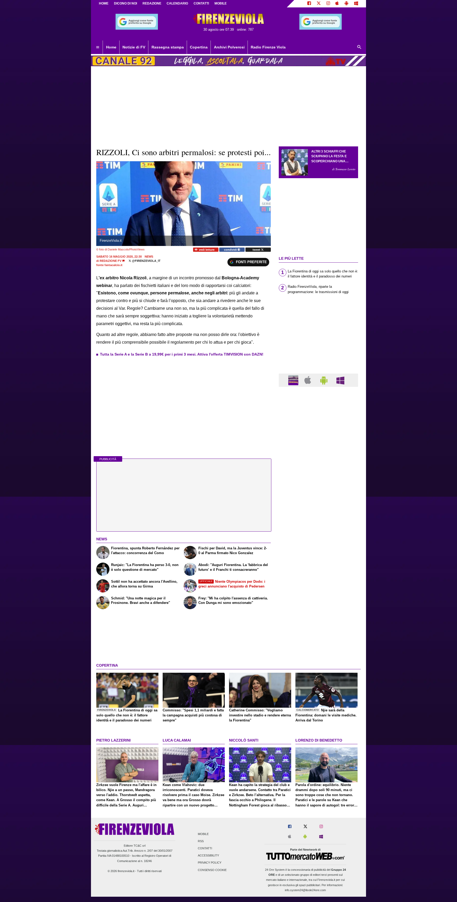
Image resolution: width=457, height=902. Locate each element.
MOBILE (220, 3)
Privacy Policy (209, 862)
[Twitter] (318, 3)
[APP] (294, 380)
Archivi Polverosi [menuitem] (229, 47)
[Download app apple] (337, 3)
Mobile (203, 834)
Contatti (205, 848)
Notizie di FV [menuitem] (133, 47)
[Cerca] (359, 47)
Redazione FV (110, 260)
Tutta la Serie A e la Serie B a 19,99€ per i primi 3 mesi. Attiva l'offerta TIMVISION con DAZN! (181, 354)
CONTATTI (201, 3)
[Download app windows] (356, 3)
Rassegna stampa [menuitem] (168, 47)
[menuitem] (98, 47)
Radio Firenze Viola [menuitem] (268, 47)
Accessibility (208, 855)
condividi (231, 249)
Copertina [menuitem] (199, 47)
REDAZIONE (152, 3)
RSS (201, 841)
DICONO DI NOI (125, 3)
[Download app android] (346, 3)
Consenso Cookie (212, 870)
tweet (257, 249)
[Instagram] (328, 3)
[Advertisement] (318, 596)
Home (103, 3)
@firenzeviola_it (146, 260)
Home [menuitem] (111, 47)
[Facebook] (309, 3)
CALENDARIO (177, 3)
